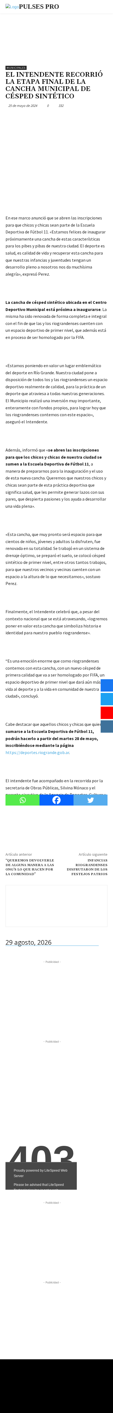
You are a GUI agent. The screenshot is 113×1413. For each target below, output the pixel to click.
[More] (61, 118)
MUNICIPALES (16, 68)
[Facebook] (10, 118)
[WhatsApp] (48, 118)
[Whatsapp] (22, 800)
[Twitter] (23, 118)
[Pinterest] (36, 118)
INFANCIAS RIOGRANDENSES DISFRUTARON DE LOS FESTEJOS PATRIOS (87, 867)
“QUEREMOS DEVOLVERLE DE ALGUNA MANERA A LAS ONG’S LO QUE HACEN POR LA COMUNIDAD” (29, 867)
